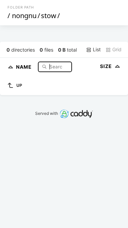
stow (48, 15)
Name (24, 66)
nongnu (24, 15)
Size (106, 66)
